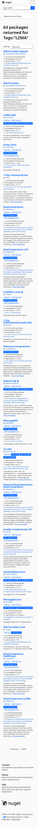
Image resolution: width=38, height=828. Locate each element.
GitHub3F (9, 451)
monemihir (10, 117)
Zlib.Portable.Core (14, 627)
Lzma (11, 165)
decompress (17, 552)
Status (5, 774)
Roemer (8, 325)
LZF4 (16, 361)
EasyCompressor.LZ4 (15, 249)
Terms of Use (27, 814)
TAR (4, 189)
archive (5, 554)
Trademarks (15, 819)
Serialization (7, 167)
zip (6, 63)
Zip (6, 399)
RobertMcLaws (20, 54)
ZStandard (28, 229)
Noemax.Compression (16, 346)
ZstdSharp (6, 231)
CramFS (17, 592)
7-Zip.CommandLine (15, 175)
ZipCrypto (6, 403)
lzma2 (13, 441)
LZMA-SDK (9, 115)
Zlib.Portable (11, 83)
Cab (21, 590)
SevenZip (19, 617)
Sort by (6, 46)
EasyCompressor (13, 207)
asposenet (14, 383)
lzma (29, 63)
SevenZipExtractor (14, 572)
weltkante (9, 602)
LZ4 (16, 231)
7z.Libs (7, 449)
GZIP (25, 187)
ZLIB (26, 361)
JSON (27, 165)
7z (9, 133)
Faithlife (8, 294)
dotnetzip (19, 63)
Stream (11, 361)
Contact (6, 765)
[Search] (33, 8)
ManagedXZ (10, 420)
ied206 (8, 532)
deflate (13, 63)
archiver (17, 467)
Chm (24, 590)
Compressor (16, 229)
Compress (29, 227)
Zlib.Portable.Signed (15, 51)
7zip (6, 133)
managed (6, 619)
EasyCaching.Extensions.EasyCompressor (18, 485)
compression (14, 65)
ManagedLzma (12, 599)
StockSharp (10, 147)
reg (14, 451)
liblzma (15, 550)
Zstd (22, 229)
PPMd (13, 403)
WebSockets (21, 165)
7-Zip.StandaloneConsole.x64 (17, 321)
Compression (9, 227)
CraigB (8, 630)
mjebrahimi (10, 209)
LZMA (13, 231)
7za (6, 187)
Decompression (20, 227)
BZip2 (17, 590)
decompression (22, 399)
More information (16, 202)
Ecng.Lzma (9, 144)
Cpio (13, 592)
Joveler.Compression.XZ (17, 529)
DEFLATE (21, 361)
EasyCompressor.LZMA (17, 699)
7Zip (6, 361)
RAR (19, 469)
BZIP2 (29, 187)
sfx (16, 403)
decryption (15, 401)
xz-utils (9, 550)
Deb (22, 592)
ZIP (22, 187)
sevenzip (14, 133)
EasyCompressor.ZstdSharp (13, 655)
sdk (22, 133)
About (18, 814)
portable (6, 65)
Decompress (7, 229)
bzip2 (25, 63)
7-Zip (13, 187)
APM (10, 590)
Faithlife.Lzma (12, 292)
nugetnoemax (11, 349)
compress (19, 441)
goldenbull (9, 423)
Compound (7, 592)
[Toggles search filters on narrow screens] (32, 16)
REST (15, 165)
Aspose (8, 383)
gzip (9, 63)
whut (7, 178)
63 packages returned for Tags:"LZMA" (15, 32)
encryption (7, 401)
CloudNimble (10, 54)
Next (24, 749)
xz (19, 187)
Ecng (7, 165)
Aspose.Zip (9, 381)
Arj (14, 590)
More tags (9, 189)
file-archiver (25, 467)
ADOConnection (11, 574)
